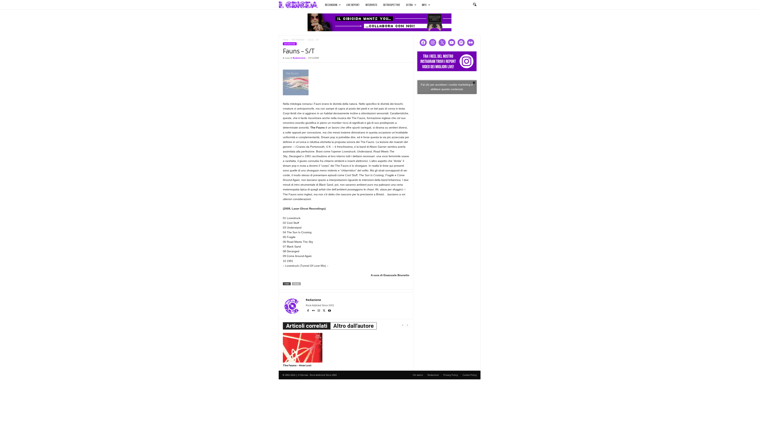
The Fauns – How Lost (297, 365)
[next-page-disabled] (407, 325)
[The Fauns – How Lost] (302, 348)
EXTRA (409, 5)
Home (285, 39)
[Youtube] (329, 311)
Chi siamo (418, 374)
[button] (474, 4)
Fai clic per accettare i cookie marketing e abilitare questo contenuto (447, 87)
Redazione (299, 57)
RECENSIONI (331, 5)
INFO (424, 5)
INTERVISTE (371, 5)
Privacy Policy (450, 374)
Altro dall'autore (353, 326)
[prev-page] (403, 325)
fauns (296, 283)
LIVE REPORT (353, 5)
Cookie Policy (470, 374)
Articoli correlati (306, 326)
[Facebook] (308, 311)
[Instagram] (319, 311)
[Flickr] (313, 311)
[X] (324, 311)
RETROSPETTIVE (391, 5)
